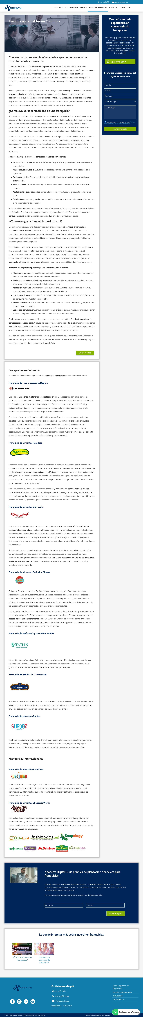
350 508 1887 (104, 2)
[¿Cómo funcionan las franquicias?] (22, 949)
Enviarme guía (116, 914)
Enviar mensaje (120, 129)
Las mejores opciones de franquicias (44, 960)
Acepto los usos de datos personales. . (119, 122)
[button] (120, 61)
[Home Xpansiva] (13, 8)
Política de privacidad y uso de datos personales (119, 122)
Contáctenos (125, 8)
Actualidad (113, 8)
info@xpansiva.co (121, 2)
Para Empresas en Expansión (76, 8)
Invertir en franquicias (98, 8)
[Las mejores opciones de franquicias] (44, 949)
